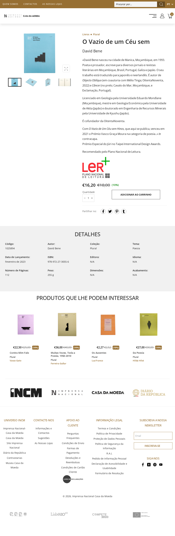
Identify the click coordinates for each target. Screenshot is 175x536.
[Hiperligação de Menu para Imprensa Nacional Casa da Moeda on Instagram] (155, 464)
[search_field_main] (161, 4)
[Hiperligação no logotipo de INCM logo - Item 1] (26, 392)
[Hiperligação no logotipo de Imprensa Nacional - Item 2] (67, 392)
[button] (67, 53)
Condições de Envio (73, 443)
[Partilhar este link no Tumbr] (123, 211)
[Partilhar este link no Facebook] (103, 211)
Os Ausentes (99, 352)
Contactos (30, 4)
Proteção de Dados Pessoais (109, 438)
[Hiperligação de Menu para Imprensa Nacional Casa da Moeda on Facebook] (143, 464)
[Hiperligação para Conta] (161, 15)
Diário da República (14, 452)
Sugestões (44, 438)
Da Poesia (138, 352)
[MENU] (151, 16)
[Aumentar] (66, 68)
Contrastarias (14, 457)
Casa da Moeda (14, 438)
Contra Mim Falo (19, 352)
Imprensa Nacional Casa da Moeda (92, 496)
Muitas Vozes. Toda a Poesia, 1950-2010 (63, 354)
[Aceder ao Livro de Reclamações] (73, 479)
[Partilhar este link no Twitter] (110, 211)
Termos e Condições (109, 428)
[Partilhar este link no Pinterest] (116, 211)
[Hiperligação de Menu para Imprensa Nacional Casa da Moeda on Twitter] (149, 464)
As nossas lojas (52, 4)
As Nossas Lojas (44, 443)
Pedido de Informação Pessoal (109, 458)
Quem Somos (10, 4)
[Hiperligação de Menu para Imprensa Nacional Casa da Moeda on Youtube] (161, 464)
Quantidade (88, 192)
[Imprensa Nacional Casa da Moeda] (22, 16)
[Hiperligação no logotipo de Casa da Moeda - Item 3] (108, 392)
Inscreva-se (152, 445)
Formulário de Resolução (109, 473)
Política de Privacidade (109, 433)
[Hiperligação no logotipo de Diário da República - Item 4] (149, 392)
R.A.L (109, 453)
